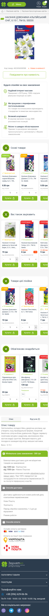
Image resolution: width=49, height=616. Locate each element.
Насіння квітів (12, 11)
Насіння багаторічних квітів (34, 11)
